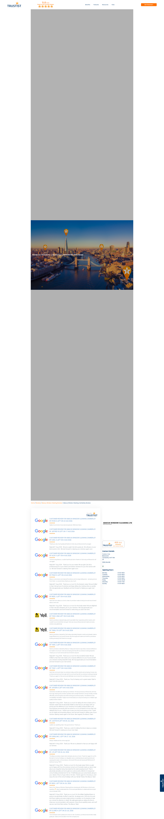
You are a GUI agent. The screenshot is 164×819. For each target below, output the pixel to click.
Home (33, 503)
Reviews (38, 503)
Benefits (87, 5)
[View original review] (42, 523)
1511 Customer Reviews (118, 546)
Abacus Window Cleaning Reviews (52, 503)
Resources (105, 5)
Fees (113, 5)
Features (96, 5)
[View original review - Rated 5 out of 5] (52, 523)
